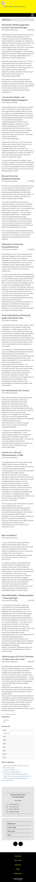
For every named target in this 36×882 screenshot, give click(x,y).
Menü (32, 15)
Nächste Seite (11, 714)
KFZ (4, 722)
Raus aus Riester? (9, 535)
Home (4, 19)
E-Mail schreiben (14, 812)
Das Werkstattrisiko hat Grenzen (15, 390)
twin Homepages (18, 879)
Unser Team (11, 827)
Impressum (11, 823)
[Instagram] (20, 844)
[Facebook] (15, 844)
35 (6, 714)
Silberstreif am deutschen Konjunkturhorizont (17, 776)
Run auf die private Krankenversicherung (15, 774)
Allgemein (6, 720)
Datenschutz (18, 873)
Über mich (11, 831)
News (9, 835)
